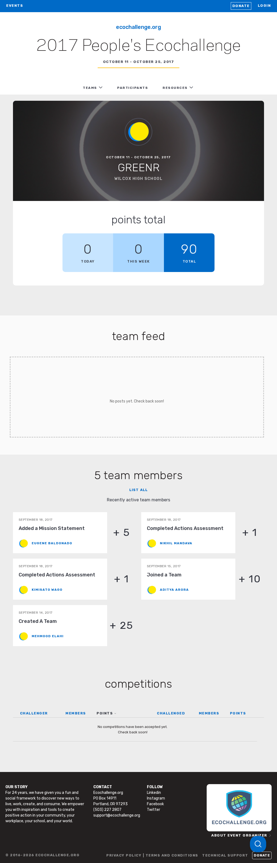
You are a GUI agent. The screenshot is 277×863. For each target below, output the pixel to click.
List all (138, 490)
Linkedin (154, 792)
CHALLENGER (34, 713)
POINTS (105, 713)
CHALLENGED (171, 713)
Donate (241, 6)
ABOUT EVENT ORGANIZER (239, 835)
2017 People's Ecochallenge (138, 46)
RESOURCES (175, 88)
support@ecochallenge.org (116, 815)
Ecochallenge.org (138, 27)
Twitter (153, 809)
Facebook (155, 804)
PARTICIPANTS (132, 88)
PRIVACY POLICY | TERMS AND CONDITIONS (152, 855)
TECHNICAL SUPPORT (225, 855)
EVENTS (14, 6)
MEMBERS (75, 713)
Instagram (156, 798)
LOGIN (264, 6)
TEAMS (90, 88)
